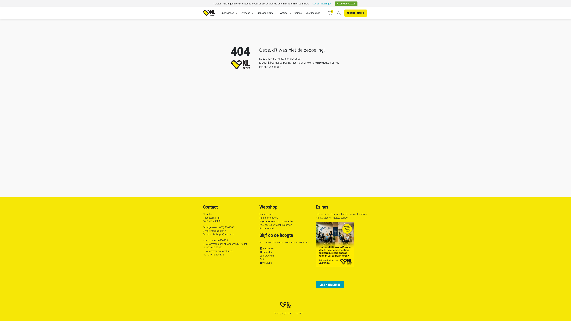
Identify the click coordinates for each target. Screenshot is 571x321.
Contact (298, 13)
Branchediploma (265, 13)
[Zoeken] (338, 13)
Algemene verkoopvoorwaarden (276, 221)
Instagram (268, 255)
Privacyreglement (283, 313)
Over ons (245, 13)
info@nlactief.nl (218, 230)
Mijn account (266, 214)
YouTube (267, 262)
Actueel (284, 13)
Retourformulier (267, 228)
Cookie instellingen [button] (321, 3)
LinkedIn (267, 252)
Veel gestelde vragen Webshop (275, 225)
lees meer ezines (330, 284)
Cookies (299, 313)
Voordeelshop (313, 13)
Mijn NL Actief (355, 13)
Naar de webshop (268, 217)
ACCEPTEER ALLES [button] (346, 4)
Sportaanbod (227, 13)
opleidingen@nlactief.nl (222, 234)
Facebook (268, 248)
